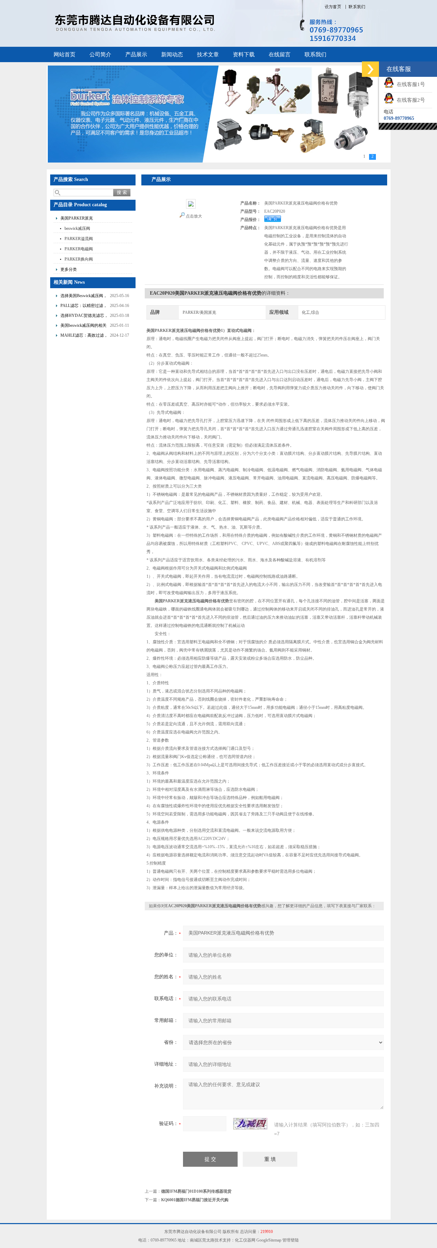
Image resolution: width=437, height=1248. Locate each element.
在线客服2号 (409, 100)
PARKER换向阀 (79, 259)
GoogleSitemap (268, 1240)
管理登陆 (290, 1240)
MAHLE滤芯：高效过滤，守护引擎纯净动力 (84, 336)
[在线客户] (370, 69)
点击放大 (194, 216)
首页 (158, 189)
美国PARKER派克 (76, 218)
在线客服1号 (409, 84)
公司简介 (100, 54)
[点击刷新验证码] (250, 1124)
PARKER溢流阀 (79, 238)
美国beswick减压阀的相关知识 (83, 326)
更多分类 (68, 269)
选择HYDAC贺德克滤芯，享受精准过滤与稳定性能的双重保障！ (84, 316)
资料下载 (244, 54)
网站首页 (64, 54)
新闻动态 (172, 54)
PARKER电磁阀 (79, 249)
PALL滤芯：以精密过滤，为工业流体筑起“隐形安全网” (83, 306)
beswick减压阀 (77, 228)
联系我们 (315, 54)
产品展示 (136, 54)
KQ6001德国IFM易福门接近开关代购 (194, 1199)
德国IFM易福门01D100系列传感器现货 (196, 1191)
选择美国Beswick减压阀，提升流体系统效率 (83, 296)
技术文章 (208, 54)
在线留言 (280, 54)
